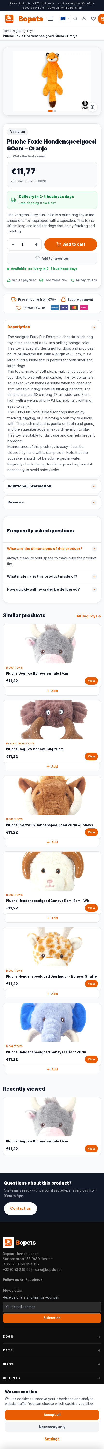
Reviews (15, 502)
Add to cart (74, 244)
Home (7, 31)
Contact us (20, 1208)
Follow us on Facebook (22, 1279)
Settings (52, 1439)
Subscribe (52, 1318)
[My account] (84, 19)
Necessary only (52, 1427)
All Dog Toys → (89, 616)
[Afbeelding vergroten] (92, 107)
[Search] (75, 19)
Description (18, 327)
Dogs (15, 31)
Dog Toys (26, 31)
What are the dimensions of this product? (44, 549)
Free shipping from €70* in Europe (31, 3)
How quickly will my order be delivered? (43, 589)
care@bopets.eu (47, 1270)
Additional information (29, 486)
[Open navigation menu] (51, 19)
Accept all (52, 1415)
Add (54, 691)
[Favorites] (93, 19)
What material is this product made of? (42, 576)
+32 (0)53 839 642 (17, 1270)
